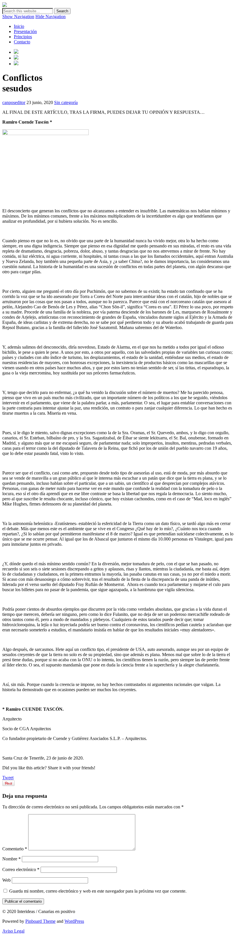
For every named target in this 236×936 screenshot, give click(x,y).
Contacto (22, 41)
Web (6, 880)
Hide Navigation (50, 16)
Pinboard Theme (40, 921)
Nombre (11, 858)
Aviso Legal (13, 931)
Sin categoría (66, 102)
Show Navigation (18, 16)
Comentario (14, 848)
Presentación (25, 31)
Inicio (19, 26)
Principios (23, 36)
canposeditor (13, 102)
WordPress (74, 921)
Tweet (8, 777)
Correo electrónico (20, 869)
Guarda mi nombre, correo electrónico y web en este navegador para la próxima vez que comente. (97, 891)
